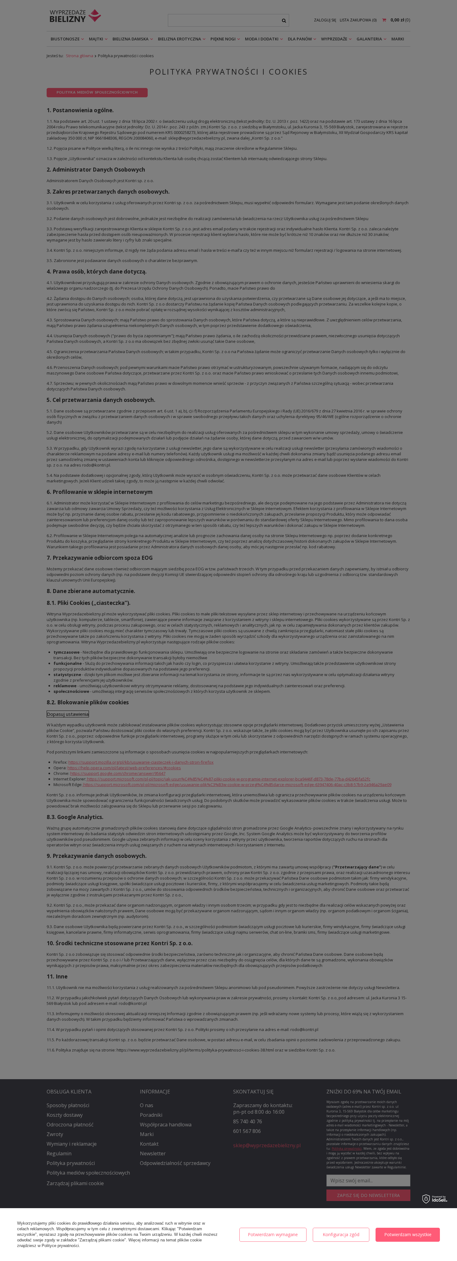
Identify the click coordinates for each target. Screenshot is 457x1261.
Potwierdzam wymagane (273, 1234)
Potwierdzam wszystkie (408, 1234)
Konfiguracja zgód (341, 1234)
